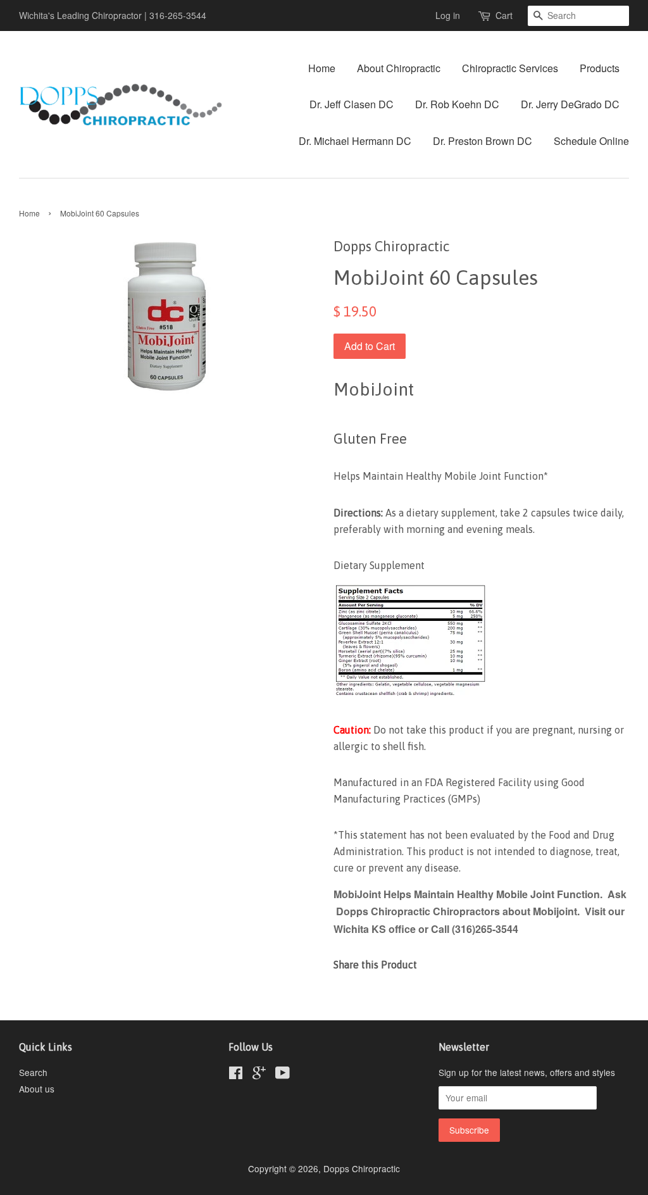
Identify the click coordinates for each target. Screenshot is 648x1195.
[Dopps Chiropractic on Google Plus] (259, 1074)
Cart (504, 15)
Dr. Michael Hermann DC (355, 141)
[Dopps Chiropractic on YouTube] (282, 1074)
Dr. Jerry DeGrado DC (570, 104)
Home (321, 68)
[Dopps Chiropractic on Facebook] (235, 1074)
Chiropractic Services (510, 68)
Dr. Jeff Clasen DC (351, 104)
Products (600, 68)
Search (33, 1072)
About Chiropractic (398, 68)
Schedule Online (591, 141)
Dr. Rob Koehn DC (457, 104)
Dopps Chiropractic (361, 1168)
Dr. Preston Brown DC (482, 141)
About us (36, 1088)
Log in (447, 15)
